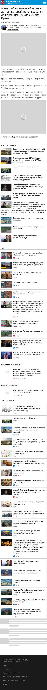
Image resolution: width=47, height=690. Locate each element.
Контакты (6, 669)
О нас (5, 665)
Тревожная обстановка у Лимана (25, 282)
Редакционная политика (12, 673)
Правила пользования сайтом (14, 680)
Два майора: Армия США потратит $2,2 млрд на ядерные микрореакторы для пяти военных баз (29, 442)
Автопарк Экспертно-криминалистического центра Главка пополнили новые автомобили (29, 430)
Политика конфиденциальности (15, 677)
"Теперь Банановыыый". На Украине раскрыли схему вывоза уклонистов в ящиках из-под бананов (27, 611)
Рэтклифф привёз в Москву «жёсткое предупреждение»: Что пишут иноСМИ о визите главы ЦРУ (28, 343)
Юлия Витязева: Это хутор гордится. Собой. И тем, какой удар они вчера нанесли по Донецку (27, 408)
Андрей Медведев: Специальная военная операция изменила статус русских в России (29, 492)
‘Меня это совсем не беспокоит (24, 418)
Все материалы (13, 30)
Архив (5, 684)
